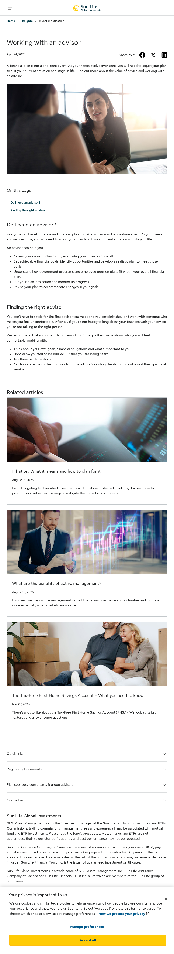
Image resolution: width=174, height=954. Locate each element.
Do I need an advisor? (26, 202)
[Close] (166, 899)
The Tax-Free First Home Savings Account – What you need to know (77, 695)
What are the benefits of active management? (56, 583)
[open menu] (10, 7)
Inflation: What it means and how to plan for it (56, 471)
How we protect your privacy (121, 914)
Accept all (88, 940)
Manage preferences (87, 927)
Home (11, 21)
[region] (87, 920)
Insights (27, 21)
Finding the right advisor (28, 210)
